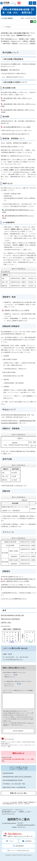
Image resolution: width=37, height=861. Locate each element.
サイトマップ (19, 809)
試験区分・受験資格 (29, 41)
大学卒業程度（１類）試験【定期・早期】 (14, 784)
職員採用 (25, 802)
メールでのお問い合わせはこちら (13, 659)
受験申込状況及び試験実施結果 (10, 619)
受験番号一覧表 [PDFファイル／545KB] (17, 310)
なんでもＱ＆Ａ (5, 626)
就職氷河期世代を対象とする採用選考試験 (14, 787)
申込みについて (16, 41)
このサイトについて (7, 809)
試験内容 (14, 43)
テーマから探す (13, 802)
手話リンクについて (19, 836)
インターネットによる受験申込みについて (14, 598)
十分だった (7, 674)
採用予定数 (6, 43)
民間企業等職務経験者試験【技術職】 (13, 780)
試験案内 (32, 43)
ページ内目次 (7, 27)
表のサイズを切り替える (18, 268)
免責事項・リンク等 (24, 811)
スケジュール (24, 43)
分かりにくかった (9, 685)
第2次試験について (11, 39)
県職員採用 (31, 802)
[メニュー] (30, 3)
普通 (16, 674)
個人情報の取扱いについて (9, 811)
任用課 (5, 654)
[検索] (34, 3)
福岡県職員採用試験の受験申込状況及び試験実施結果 (17, 776)
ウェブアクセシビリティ (8, 813)
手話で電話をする (15, 834)
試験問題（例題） (6, 622)
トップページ (6, 802)
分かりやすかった (9, 684)
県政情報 (20, 802)
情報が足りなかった (9, 676)
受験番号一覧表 (24, 39)
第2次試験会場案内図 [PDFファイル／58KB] (17, 127)
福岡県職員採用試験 (8, 773)
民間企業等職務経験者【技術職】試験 (12, 615)
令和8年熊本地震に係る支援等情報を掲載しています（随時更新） (18, 760)
